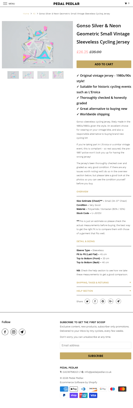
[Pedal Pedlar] (66, 3)
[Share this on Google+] (110, 301)
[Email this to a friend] (118, 301)
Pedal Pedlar (76, 378)
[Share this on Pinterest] (102, 301)
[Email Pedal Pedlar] (23, 332)
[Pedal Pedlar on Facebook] (6, 332)
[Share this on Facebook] (95, 301)
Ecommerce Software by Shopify (78, 382)
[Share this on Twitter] (87, 301)
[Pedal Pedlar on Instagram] (14, 332)
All (34, 13)
